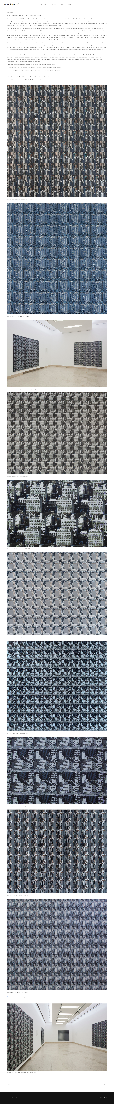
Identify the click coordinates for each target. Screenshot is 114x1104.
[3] (95, 47)
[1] (51, 35)
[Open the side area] (109, 4)
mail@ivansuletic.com (15, 1097)
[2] (19, 45)
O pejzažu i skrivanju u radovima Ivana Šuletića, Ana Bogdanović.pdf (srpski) (24, 79)
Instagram (57, 1097)
